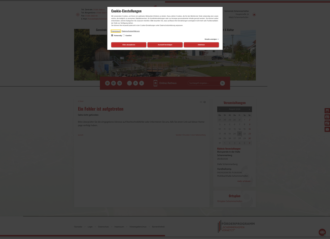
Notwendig (118, 36)
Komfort (128, 36)
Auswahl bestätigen (165, 45)
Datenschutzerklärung (131, 31)
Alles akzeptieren (128, 45)
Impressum (115, 31)
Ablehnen (201, 45)
